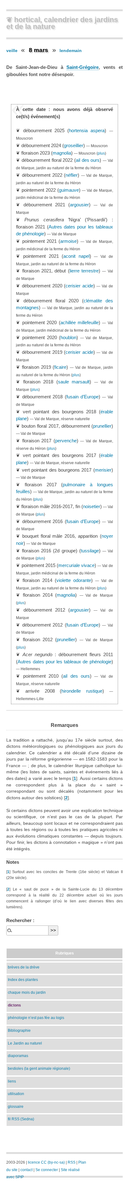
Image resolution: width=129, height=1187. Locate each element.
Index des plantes (23, 980)
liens (12, 1081)
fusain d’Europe (82, 396)
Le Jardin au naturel (25, 1043)
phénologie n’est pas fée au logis (36, 1018)
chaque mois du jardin (27, 992)
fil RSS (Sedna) (21, 1119)
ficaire (60, 367)
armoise (68, 241)
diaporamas (18, 1056)
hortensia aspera (87, 130)
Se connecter (46, 1170)
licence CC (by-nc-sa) (46, 1162)
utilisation (16, 1094)
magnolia (62, 153)
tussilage (90, 550)
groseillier (73, 145)
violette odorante (73, 580)
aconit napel (76, 256)
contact (26, 1170)
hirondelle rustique (81, 691)
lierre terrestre (84, 270)
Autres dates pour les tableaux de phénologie (64, 661)
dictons (14, 1005)
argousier (79, 204)
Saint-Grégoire (82, 67)
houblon (68, 337)
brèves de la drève (23, 967)
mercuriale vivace (76, 565)
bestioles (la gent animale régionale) (39, 1068)
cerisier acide (79, 285)
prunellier (102, 426)
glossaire (15, 1106)
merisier (103, 470)
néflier (71, 175)
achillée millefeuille (79, 322)
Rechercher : (20, 920)
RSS (71, 1162)
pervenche (66, 440)
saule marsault (74, 381)
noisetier (91, 506)
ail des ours (88, 160)
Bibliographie (19, 1030)
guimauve (69, 190)
